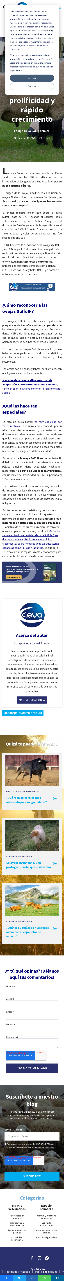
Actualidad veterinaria (17, 1238)
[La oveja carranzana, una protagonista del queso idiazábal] (32, 849)
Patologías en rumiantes (17, 1216)
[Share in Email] (57, 1278)
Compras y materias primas (46, 1231)
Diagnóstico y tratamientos (17, 1224)
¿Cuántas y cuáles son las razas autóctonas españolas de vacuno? (27, 932)
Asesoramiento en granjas (17, 1231)
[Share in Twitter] (19, 1278)
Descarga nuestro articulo (23, 713)
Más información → (32, 700)
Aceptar (32, 78)
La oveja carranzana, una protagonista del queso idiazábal (29, 865)
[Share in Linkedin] (32, 1278)
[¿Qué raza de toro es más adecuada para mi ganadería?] (32, 784)
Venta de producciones (19, 856)
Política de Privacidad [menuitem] (17, 1271)
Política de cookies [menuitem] (46, 1271)
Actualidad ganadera (46, 1237)
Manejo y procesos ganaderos (22, 791)
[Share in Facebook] (6, 1278)
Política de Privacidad (44, 1147)
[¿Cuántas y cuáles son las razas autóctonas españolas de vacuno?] (32, 914)
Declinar (32, 86)
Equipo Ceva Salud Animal (31, 131)
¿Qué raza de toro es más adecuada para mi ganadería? (26, 800)
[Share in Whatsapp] (44, 1278)
